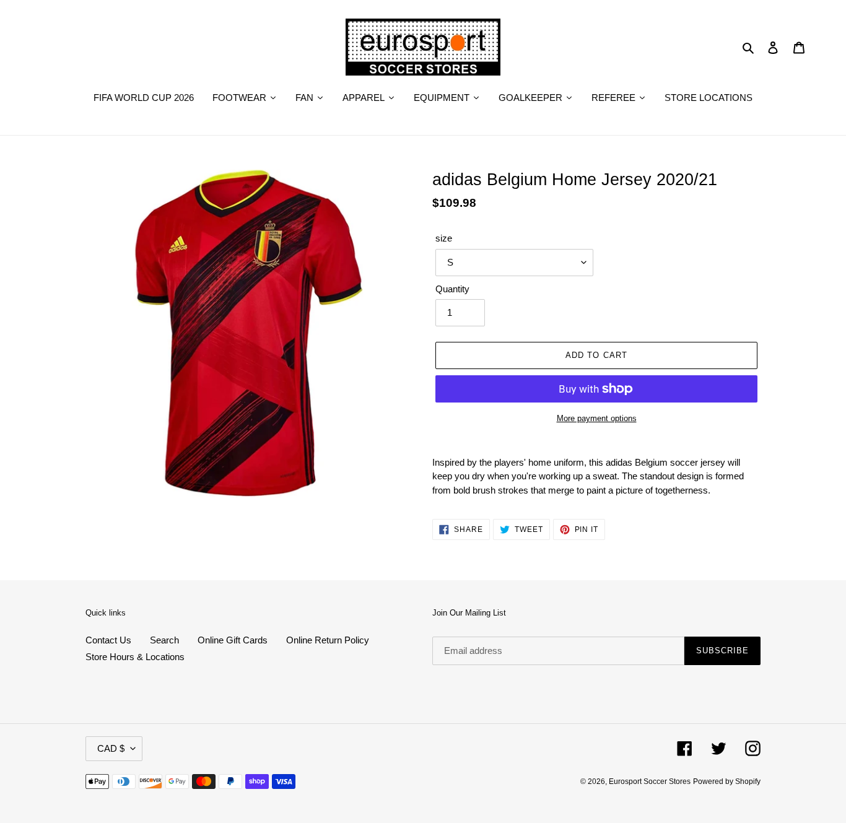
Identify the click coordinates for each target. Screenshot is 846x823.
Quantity (452, 289)
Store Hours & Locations (135, 656)
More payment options (597, 418)
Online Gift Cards (233, 640)
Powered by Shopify (727, 781)
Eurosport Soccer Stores (650, 781)
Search (164, 640)
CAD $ (110, 748)
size (443, 238)
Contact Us (108, 640)
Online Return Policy (327, 640)
